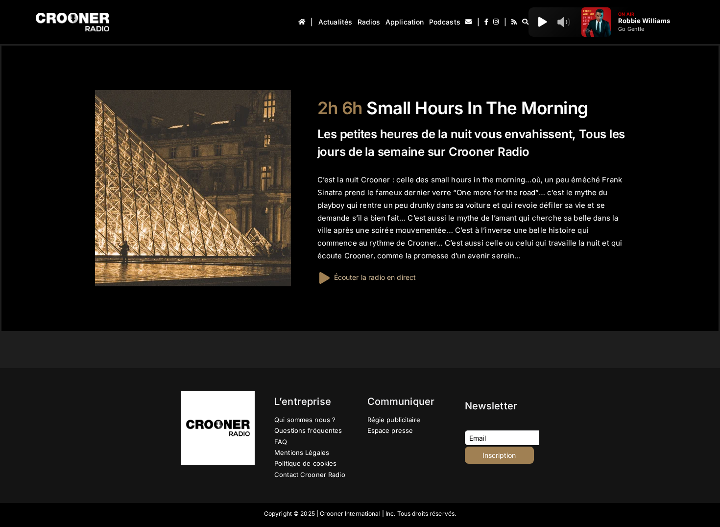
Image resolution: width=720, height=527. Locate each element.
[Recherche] (525, 22)
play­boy (331, 205)
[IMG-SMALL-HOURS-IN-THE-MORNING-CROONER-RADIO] (193, 94)
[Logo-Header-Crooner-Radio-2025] (72, 16)
